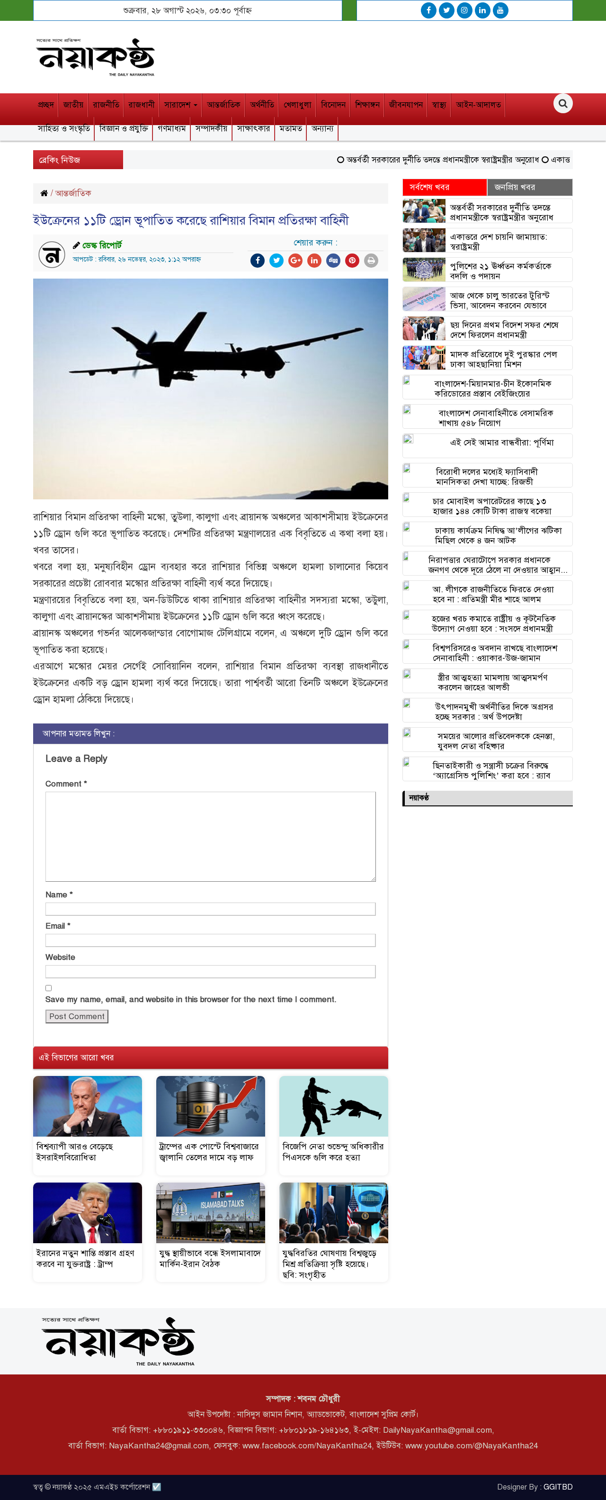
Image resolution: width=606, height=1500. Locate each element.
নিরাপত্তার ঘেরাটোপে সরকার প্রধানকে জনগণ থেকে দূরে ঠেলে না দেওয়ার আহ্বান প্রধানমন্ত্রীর (494, 565)
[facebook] (429, 10)
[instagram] (464, 10)
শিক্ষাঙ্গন (367, 105)
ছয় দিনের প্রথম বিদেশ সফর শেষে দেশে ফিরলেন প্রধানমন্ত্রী (504, 330)
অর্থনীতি (262, 105)
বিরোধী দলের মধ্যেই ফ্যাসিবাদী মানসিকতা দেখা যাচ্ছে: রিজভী (487, 477)
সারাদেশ (178, 105)
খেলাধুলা (298, 105)
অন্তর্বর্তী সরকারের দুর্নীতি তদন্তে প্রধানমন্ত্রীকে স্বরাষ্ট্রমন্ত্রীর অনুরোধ (422, 160)
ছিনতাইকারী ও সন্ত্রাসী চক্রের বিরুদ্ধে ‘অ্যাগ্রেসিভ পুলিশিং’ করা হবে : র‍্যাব (492, 770)
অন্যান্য (323, 129)
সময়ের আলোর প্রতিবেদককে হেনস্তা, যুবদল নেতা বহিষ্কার (496, 741)
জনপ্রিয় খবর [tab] (515, 187)
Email (58, 926)
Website (60, 957)
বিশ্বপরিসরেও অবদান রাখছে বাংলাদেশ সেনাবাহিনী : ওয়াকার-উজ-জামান (495, 653)
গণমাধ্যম (172, 129)
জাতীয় (73, 105)
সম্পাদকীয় (212, 129)
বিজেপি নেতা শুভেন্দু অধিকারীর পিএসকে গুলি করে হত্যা (333, 1152)
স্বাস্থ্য (439, 105)
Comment (66, 784)
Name (59, 895)
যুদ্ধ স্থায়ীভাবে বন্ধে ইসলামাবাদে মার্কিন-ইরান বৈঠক (210, 1258)
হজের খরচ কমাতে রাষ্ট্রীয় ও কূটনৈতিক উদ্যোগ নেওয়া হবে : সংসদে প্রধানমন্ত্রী (494, 624)
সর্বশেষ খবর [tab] (430, 187)
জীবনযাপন (406, 105)
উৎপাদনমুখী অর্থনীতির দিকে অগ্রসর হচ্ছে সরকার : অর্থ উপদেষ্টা (494, 712)
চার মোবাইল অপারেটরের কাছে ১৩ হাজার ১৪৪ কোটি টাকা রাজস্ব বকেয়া (492, 506)
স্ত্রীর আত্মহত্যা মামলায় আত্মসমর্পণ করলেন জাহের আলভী (493, 682)
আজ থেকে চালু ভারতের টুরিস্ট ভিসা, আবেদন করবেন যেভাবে (500, 300)
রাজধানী (142, 105)
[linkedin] (482, 10)
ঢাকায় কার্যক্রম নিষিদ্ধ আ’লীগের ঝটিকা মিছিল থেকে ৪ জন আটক (498, 535)
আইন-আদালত (478, 105)
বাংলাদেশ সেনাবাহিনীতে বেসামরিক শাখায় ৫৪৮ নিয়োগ (496, 418)
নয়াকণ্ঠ (419, 798)
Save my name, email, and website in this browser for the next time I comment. (191, 999)
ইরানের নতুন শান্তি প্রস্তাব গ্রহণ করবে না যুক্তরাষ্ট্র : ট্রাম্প (85, 1258)
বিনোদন (333, 105)
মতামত (291, 129)
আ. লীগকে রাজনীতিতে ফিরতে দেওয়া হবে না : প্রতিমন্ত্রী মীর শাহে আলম (493, 594)
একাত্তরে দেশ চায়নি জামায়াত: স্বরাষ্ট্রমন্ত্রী (498, 242)
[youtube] (500, 10)
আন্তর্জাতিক (224, 105)
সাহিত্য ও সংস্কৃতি (64, 129)
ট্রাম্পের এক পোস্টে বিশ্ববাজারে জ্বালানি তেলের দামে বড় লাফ (209, 1152)
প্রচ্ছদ (46, 105)
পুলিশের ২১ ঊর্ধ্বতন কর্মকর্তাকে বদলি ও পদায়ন (501, 271)
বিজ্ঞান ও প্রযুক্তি (123, 129)
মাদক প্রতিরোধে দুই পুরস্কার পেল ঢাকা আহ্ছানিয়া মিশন (503, 359)
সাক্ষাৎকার (253, 129)
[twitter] (446, 10)
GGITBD (558, 1487)
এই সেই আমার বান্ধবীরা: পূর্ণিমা (502, 442)
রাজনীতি (106, 105)
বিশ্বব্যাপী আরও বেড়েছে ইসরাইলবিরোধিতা (74, 1152)
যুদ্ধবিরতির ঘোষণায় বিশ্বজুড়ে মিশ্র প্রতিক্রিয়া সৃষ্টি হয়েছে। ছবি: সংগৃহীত (329, 1264)
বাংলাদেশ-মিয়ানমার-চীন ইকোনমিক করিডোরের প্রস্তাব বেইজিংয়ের (493, 389)
